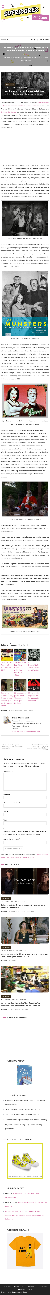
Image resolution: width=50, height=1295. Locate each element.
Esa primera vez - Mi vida (15, 1211)
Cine (23, 1287)
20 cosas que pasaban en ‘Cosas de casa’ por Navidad (20, 698)
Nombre (7, 794)
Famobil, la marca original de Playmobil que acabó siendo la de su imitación (24, 1215)
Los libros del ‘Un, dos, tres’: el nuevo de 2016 (6, 666)
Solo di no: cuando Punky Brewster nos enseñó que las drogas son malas (7, 699)
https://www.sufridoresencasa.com (26, 731)
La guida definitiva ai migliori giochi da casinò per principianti (24, 1127)
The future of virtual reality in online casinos (22, 1114)
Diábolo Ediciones (8, 112)
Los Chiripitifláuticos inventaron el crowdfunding (34, 666)
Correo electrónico (12, 803)
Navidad (24, 1009)
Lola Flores (12, 960)
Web (5, 820)
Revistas (21, 1289)
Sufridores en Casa (19, 950)
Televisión (7, 1287)
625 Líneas (10, 85)
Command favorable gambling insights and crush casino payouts (25, 1102)
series (23, 911)
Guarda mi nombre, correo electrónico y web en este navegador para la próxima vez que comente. (25, 832)
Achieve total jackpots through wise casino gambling (26, 1119)
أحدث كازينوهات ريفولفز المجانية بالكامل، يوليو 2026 (23, 1109)
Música (16, 1287)
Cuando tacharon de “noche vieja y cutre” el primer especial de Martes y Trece (37, 747)
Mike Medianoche (20, 87)
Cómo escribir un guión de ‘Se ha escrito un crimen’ (34, 697)
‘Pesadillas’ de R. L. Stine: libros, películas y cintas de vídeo (20, 668)
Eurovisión (43, 1287)
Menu (5, 39)
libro (25, 710)
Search (43, 39)
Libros (30, 1289)
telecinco (30, 911)
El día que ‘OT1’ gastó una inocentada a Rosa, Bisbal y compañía (12, 746)
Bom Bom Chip (14, 1009)
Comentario (9, 771)
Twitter (6, 811)
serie (31, 710)
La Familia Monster (15, 710)
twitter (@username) (12, 839)
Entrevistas (32, 1287)
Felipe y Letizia (13, 911)
